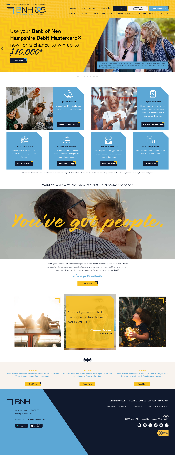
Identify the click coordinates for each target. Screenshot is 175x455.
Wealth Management (104, 13)
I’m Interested (150, 163)
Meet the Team (108, 163)
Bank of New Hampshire (26, 11)
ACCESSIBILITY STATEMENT (141, 406)
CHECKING (133, 400)
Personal (73, 13)
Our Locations (88, 8)
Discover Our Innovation (153, 124)
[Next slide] (171, 48)
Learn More (18, 60)
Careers (72, 8)
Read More (35, 384)
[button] (37, 322)
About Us (163, 13)
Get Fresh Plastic (24, 163)
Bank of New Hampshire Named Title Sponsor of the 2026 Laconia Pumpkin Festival (87, 375)
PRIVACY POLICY (161, 406)
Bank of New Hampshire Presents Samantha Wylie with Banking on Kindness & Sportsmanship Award (142, 375)
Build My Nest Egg (66, 163)
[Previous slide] (3, 48)
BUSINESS (152, 400)
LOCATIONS (112, 406)
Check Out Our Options (68, 124)
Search (104, 8)
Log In (119, 8)
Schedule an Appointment (138, 8)
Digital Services (125, 13)
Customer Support (146, 13)
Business (86, 13)
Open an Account (159, 8)
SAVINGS (142, 400)
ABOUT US (123, 406)
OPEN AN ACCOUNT (118, 400)
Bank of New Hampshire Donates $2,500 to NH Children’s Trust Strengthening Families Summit (33, 375)
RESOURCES (163, 400)
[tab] (78, 76)
